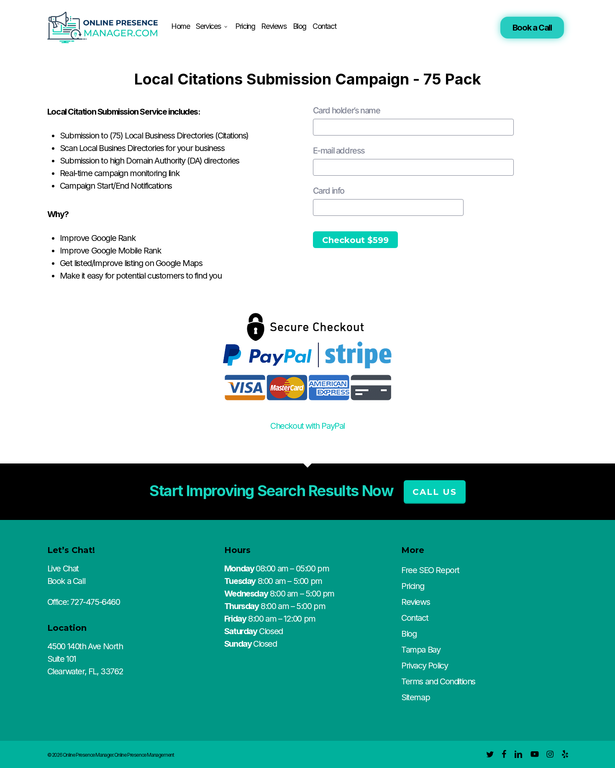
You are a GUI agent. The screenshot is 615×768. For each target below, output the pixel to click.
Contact (414, 618)
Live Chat (63, 568)
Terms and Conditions (438, 681)
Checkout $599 (355, 240)
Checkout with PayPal (307, 426)
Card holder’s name (346, 110)
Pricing (412, 586)
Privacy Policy (424, 665)
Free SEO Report (430, 570)
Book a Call (532, 28)
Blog (408, 634)
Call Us (435, 492)
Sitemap (415, 697)
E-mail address (339, 151)
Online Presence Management (144, 755)
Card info (328, 191)
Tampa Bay (420, 650)
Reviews (415, 602)
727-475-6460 (95, 602)
